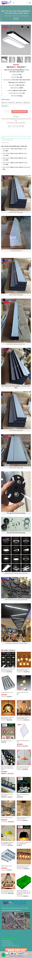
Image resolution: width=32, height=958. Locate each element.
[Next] (28, 40)
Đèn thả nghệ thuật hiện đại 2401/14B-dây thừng (7, 891)
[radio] (4, 102)
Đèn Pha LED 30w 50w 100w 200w (7, 795)
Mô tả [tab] (3, 137)
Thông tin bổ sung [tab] (7, 140)
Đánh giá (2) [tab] (5, 142)
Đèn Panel (19, 118)
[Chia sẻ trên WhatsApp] (9, 126)
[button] (14, 2)
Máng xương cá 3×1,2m (7, 692)
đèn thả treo (12, 122)
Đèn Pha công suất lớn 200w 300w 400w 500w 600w (7, 768)
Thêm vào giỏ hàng (19, 111)
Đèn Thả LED (24, 16)
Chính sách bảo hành (7, 942)
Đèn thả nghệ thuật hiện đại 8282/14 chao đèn (23, 669)
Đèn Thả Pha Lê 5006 (6, 817)
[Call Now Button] (3, 955)
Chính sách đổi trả (6, 940)
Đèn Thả (15, 16)
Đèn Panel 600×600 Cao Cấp (23, 741)
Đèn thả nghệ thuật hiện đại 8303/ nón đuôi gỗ (23, 767)
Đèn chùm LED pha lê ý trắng (23, 795)
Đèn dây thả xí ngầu (6, 740)
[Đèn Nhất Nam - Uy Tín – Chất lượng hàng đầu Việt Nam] (6, 2)
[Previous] (3, 40)
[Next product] (14, 18)
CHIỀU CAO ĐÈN (5, 99)
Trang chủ (7, 16)
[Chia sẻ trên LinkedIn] (23, 126)
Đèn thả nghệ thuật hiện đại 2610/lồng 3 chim (7, 718)
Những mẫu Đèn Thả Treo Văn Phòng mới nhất (8, 669)
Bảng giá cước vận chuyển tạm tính (10, 945)
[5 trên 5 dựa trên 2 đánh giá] (16, 64)
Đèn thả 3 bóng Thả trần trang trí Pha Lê (23, 818)
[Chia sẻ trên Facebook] (12, 126)
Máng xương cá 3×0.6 (6, 865)
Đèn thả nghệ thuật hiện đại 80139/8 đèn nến (23, 718)
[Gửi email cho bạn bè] (17, 126)
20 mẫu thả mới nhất (22, 692)
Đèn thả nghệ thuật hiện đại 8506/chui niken (7, 843)
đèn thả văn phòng (20, 122)
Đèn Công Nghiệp (11, 118)
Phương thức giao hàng (8, 944)
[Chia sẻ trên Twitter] (14, 126)
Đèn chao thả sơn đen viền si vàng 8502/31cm (24, 843)
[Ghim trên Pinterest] (20, 126)
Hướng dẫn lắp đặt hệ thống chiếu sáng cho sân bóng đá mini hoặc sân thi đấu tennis (23, 892)
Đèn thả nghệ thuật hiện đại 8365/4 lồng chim (23, 866)
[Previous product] (17, 18)
